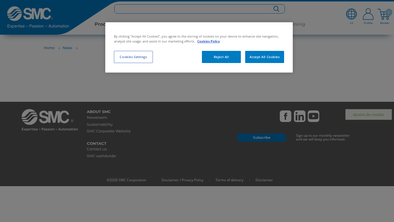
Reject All (221, 57)
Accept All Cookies (264, 57)
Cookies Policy (208, 41)
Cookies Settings (133, 57)
